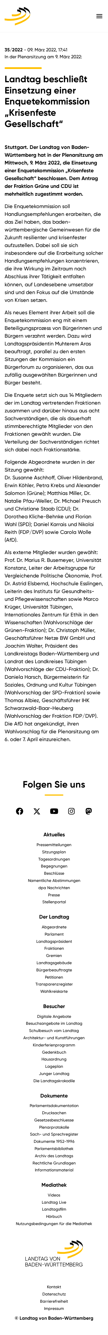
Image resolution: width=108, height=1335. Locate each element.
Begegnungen (54, 865)
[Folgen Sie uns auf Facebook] (19, 811)
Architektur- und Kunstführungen (54, 1037)
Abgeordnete (54, 926)
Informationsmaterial (54, 1169)
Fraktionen (54, 948)
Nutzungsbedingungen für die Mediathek (54, 1223)
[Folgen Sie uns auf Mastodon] (88, 811)
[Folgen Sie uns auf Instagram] (71, 811)
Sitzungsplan (54, 851)
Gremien (54, 955)
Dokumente (54, 1096)
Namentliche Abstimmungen (54, 880)
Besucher (54, 1006)
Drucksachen (54, 1112)
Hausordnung (54, 1059)
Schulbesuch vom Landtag (54, 1030)
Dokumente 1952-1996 (54, 1141)
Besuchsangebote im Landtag (54, 1023)
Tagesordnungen (54, 859)
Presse (54, 894)
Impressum (54, 1308)
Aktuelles (54, 834)
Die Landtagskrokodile (54, 1080)
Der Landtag (54, 917)
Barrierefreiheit (54, 1301)
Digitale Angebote (54, 1016)
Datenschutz (54, 1293)
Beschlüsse (54, 873)
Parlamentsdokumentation (54, 1105)
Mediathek (54, 1185)
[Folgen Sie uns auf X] (37, 811)
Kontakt (54, 1286)
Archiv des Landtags (54, 1155)
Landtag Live (54, 1202)
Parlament (54, 934)
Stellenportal (54, 901)
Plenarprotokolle (54, 1127)
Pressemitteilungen (54, 844)
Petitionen (54, 977)
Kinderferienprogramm (54, 1044)
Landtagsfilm (54, 1209)
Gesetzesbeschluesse (54, 1119)
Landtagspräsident (54, 941)
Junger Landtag (54, 1073)
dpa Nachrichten (54, 887)
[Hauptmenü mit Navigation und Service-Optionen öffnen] (99, 16)
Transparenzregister (54, 983)
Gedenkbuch (54, 1052)
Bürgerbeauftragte (54, 969)
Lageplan (54, 1066)
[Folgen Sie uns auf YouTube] (54, 811)
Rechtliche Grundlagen (54, 1162)
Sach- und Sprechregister (54, 1134)
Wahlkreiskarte (54, 991)
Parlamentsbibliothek (54, 1148)
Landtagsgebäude (54, 962)
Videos (54, 1194)
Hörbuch (54, 1216)
